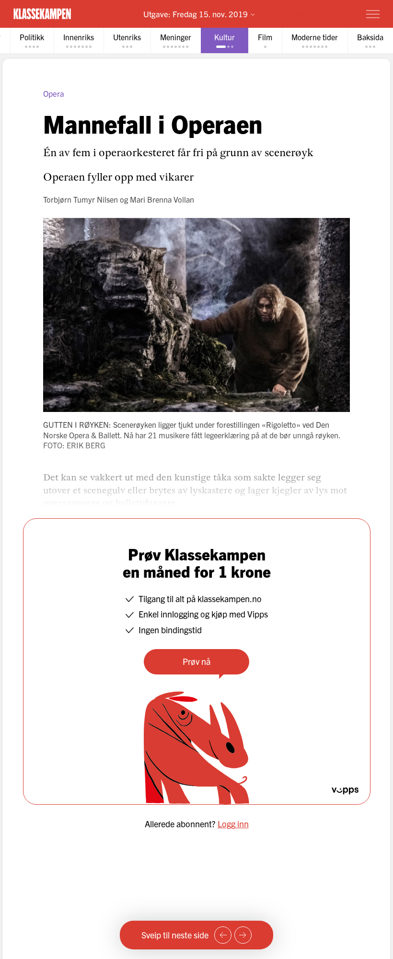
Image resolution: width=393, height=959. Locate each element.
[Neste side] (243, 935)
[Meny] (373, 14)
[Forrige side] (222, 935)
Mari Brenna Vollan (162, 199)
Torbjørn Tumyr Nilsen (80, 199)
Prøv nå (196, 661)
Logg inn (233, 823)
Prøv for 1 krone (317, 13)
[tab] (32, 40)
